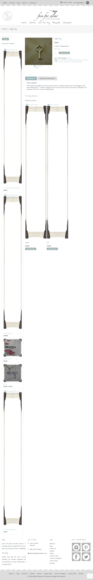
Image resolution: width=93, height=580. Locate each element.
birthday (63, 60)
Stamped (67, 22)
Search (5, 39)
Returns (52, 553)
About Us (24, 3)
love (65, 62)
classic (80, 60)
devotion (85, 60)
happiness (57, 62)
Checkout (12, 3)
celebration (70, 60)
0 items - (67, 2)
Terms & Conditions (55, 558)
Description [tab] (31, 78)
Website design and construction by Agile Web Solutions (48, 576)
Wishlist (5, 3)
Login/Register (79, 3)
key (62, 62)
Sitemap (52, 563)
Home (24, 22)
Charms (32, 22)
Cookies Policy (54, 556)
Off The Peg (44, 22)
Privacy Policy (54, 561)
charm (76, 60)
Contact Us (33, 3)
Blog (18, 3)
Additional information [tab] (47, 78)
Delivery (52, 551)
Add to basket (64, 53)
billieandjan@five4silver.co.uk (38, 553)
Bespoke (56, 22)
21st (59, 60)
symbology (79, 62)
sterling (73, 62)
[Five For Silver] (46, 14)
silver (68, 62)
